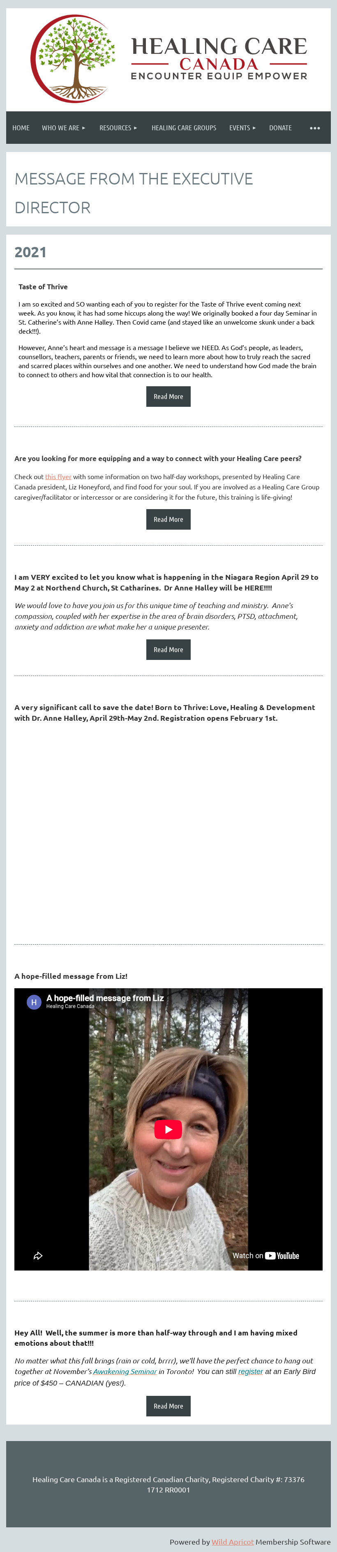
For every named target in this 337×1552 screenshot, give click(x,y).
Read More (168, 396)
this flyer (58, 476)
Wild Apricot (233, 1541)
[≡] (314, 127)
